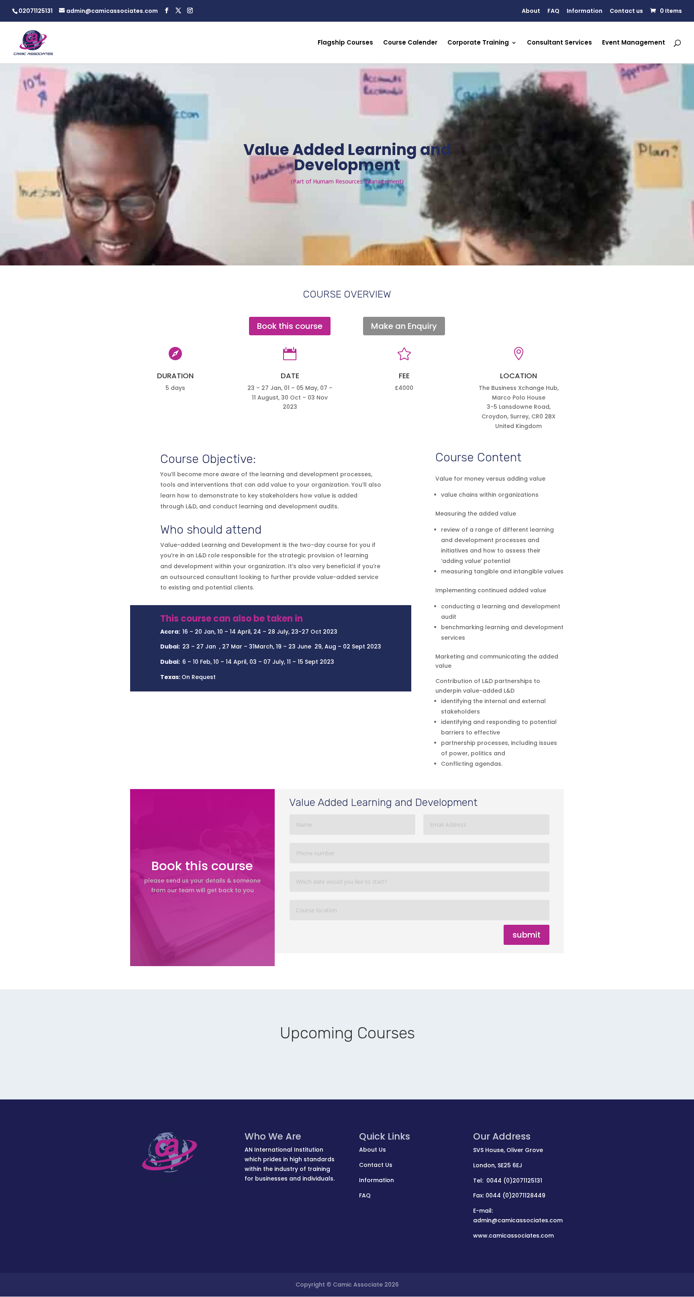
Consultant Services (559, 43)
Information (584, 11)
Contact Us (375, 1165)
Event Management (633, 43)
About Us (372, 1150)
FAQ (553, 11)
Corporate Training (478, 43)
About (531, 11)
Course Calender (410, 43)
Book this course (290, 326)
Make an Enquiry (404, 326)
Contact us (626, 11)
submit (526, 934)
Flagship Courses (345, 43)
